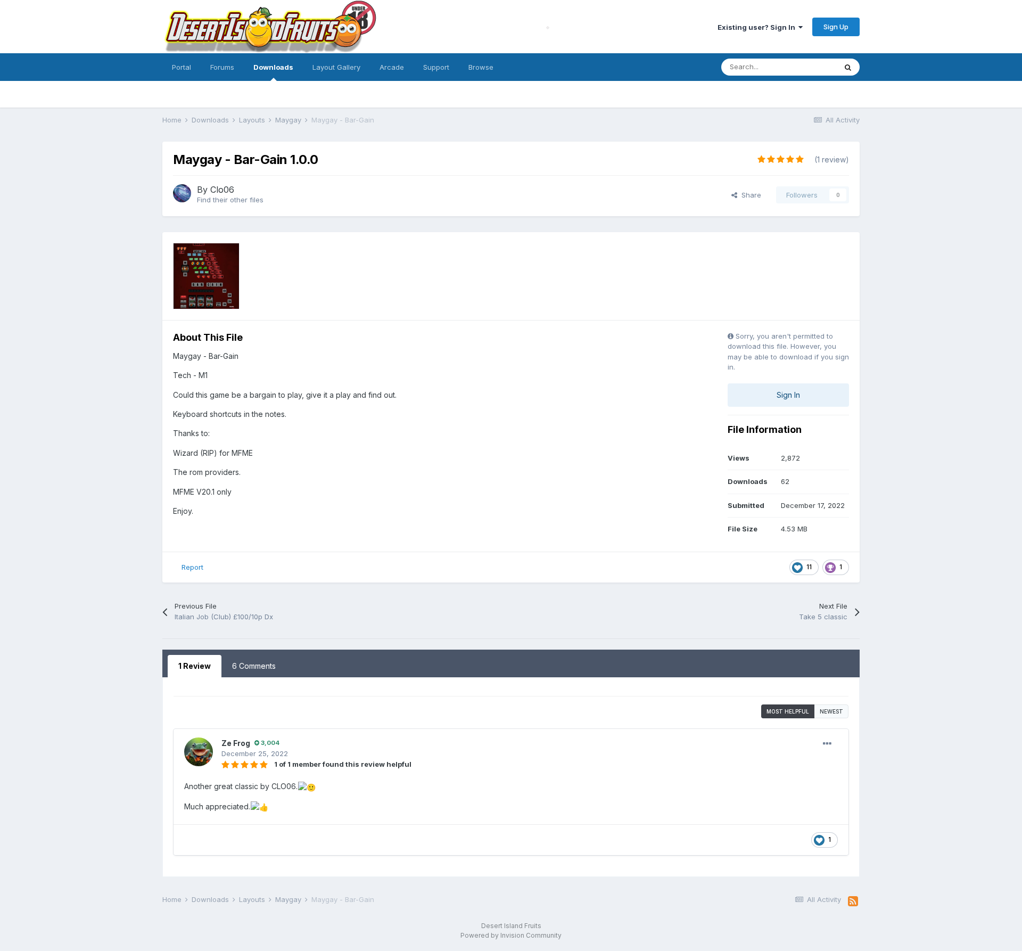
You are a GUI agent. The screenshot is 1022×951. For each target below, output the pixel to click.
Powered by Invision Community (511, 935)
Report (192, 567)
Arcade (392, 67)
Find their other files (230, 199)
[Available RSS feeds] (853, 901)
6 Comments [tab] (254, 665)
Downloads (273, 67)
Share (749, 195)
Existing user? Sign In (758, 27)
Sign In (788, 394)
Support (436, 67)
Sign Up (835, 26)
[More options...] (827, 743)
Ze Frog (235, 743)
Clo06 (222, 189)
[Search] (848, 67)
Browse (480, 67)
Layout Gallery (336, 67)
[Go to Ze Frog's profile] (198, 751)
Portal (181, 67)
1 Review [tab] (194, 665)
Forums (222, 67)
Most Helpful (788, 711)
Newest (831, 711)
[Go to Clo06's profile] (182, 193)
